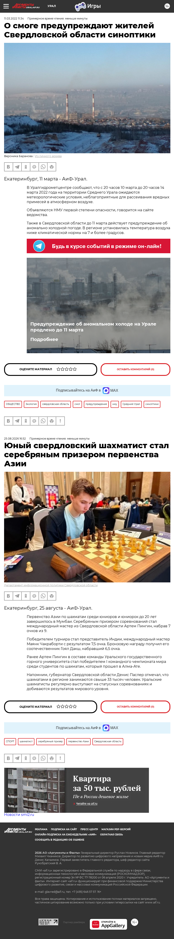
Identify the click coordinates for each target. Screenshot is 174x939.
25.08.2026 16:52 (15, 438)
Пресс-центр (89, 829)
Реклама (41, 829)
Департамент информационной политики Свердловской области (51, 585)
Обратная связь (111, 834)
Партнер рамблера (74, 922)
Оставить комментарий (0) (135, 369)
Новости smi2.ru (19, 815)
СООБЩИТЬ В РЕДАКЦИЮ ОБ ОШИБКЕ (59, 839)
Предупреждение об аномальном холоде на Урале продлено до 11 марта (93, 327)
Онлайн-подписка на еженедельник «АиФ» (66, 834)
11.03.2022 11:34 (14, 18)
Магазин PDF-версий (116, 829)
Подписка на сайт (64, 829)
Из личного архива (48, 156)
